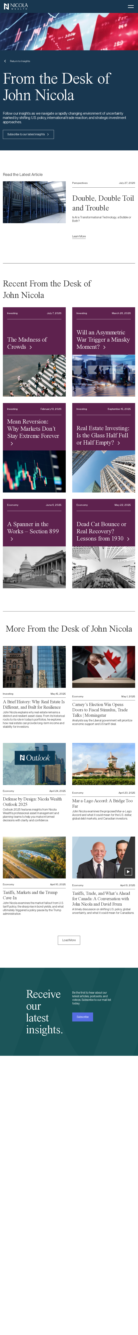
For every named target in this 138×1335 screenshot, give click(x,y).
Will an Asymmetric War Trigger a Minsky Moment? (103, 339)
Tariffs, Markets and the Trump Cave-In (30, 895)
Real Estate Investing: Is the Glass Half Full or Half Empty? (103, 435)
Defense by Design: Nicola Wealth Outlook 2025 (32, 801)
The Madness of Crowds (27, 343)
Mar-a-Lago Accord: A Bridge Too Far (102, 803)
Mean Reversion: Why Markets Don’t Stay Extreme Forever (33, 428)
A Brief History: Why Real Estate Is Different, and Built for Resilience (34, 704)
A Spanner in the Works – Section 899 (33, 528)
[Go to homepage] (16, 6)
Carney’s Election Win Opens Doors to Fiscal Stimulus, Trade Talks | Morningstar (100, 710)
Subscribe (83, 1017)
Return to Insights (20, 61)
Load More (68, 940)
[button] (130, 6)
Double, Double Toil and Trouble (103, 203)
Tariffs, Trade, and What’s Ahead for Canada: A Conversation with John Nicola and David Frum (101, 899)
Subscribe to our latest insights (26, 134)
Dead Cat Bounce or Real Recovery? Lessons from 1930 (101, 531)
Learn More (79, 236)
